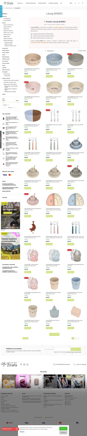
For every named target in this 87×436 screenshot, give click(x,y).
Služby (3, 65)
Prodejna (3, 397)
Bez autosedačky (7, 20)
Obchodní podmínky (5, 404)
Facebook (21, 364)
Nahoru (26, 338)
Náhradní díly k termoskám (10, 91)
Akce (5, 107)
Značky (3, 94)
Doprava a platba (4, 395)
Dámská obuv (7, 75)
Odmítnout (63, 432)
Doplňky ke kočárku (8, 38)
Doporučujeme (50, 50)
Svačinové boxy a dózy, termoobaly (11, 80)
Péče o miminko (5, 52)
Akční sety (4, 16)
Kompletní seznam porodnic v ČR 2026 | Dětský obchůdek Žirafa (32, 396)
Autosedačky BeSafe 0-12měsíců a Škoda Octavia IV (9, 271)
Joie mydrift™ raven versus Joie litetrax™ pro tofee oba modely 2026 (53, 405)
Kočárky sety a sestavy (8, 32)
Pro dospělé (4, 71)
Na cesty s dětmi (5, 63)
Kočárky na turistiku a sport (10, 45)
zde (46, 429)
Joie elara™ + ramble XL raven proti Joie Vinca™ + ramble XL (53, 401)
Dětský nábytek (5, 50)
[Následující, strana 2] (75, 338)
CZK (71, 3)
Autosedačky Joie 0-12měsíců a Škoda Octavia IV (10, 268)
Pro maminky (5, 61)
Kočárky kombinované (8, 24)
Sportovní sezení (7, 34)
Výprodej (4, 67)
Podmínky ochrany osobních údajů (8, 405)
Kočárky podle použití (8, 40)
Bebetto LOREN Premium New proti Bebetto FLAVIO (53, 396)
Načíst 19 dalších (54, 334)
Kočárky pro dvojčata (8, 30)
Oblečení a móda (5, 59)
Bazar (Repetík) (6, 191)
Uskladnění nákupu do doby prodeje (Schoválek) (10, 188)
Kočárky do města (8, 44)
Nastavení (22, 431)
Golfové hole (6, 28)
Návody (2, 402)
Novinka (10, 107)
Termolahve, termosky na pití (10, 82)
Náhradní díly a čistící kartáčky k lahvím (11, 87)
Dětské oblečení (5, 56)
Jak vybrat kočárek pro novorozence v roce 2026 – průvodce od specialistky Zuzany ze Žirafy (32, 402)
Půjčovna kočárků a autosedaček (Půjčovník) (9, 184)
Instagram (24, 364)
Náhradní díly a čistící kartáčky (10, 84)
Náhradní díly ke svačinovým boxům (11, 89)
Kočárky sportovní (7, 26)
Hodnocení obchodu (49, 417)
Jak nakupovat (4, 400)
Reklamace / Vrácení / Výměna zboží (9, 410)
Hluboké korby (7, 36)
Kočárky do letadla (9, 42)
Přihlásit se (76, 349)
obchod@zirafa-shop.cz (63, 364)
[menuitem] (20, 3)
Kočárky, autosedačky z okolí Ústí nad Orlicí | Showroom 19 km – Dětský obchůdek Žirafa (31, 399)
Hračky (3, 54)
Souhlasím (63, 428)
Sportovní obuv (7, 73)
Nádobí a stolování (6, 78)
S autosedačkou (7, 18)
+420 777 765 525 (81, 364)
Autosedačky (5, 48)
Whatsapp (27, 364)
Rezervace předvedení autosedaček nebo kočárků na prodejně (9, 408)
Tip (16, 107)
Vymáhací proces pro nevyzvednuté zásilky (10, 411)
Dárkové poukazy (6, 69)
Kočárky (4, 22)
